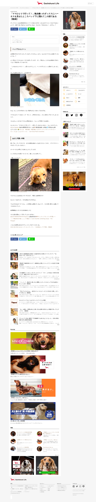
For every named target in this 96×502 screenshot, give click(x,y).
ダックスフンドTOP (14, 7)
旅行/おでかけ (69, 101)
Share (15, 29)
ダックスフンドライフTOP (79, 490)
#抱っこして (22, 218)
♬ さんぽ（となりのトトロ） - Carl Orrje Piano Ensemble (28, 131)
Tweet (23, 29)
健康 (79, 97)
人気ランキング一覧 (81, 167)
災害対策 (68, 105)
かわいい (27, 7)
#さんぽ (22, 129)
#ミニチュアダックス (45, 129)
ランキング (27, 491)
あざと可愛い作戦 (17, 42)
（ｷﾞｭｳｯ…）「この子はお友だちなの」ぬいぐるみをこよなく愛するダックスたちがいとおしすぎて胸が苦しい (77, 159)
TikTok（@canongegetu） (18, 106)
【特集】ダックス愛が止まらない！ (31, 489)
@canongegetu (14, 127)
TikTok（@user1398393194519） (20, 191)
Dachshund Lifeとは (15, 493)
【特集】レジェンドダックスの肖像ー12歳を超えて (31, 486)
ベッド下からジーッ (18, 40)
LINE (32, 29)
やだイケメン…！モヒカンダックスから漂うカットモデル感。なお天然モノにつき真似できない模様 (77, 142)
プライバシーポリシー (62, 488)
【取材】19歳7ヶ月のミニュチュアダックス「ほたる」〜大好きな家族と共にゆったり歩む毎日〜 (77, 125)
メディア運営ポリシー (62, 487)
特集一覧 (57, 455)
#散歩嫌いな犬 (35, 129)
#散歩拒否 (16, 218)
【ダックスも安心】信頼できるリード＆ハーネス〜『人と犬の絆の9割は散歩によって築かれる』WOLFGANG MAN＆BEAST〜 (77, 133)
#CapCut (26, 216)
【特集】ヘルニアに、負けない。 (17, 489)
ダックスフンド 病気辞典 (16, 491)
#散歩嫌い (28, 129)
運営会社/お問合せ (61, 490)
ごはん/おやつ (81, 90)
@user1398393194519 (16, 216)
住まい (68, 97)
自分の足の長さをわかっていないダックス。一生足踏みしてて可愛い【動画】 (31, 227)
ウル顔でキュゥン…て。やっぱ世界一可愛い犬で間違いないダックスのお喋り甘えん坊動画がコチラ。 (77, 151)
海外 (79, 101)
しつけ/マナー (69, 94)
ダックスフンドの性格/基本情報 (17, 486)
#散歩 (27, 218)
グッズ (79, 94)
